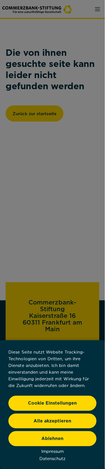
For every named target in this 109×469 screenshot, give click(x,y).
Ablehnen (52, 438)
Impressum (52, 451)
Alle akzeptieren (52, 420)
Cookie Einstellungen (52, 402)
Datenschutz (52, 458)
